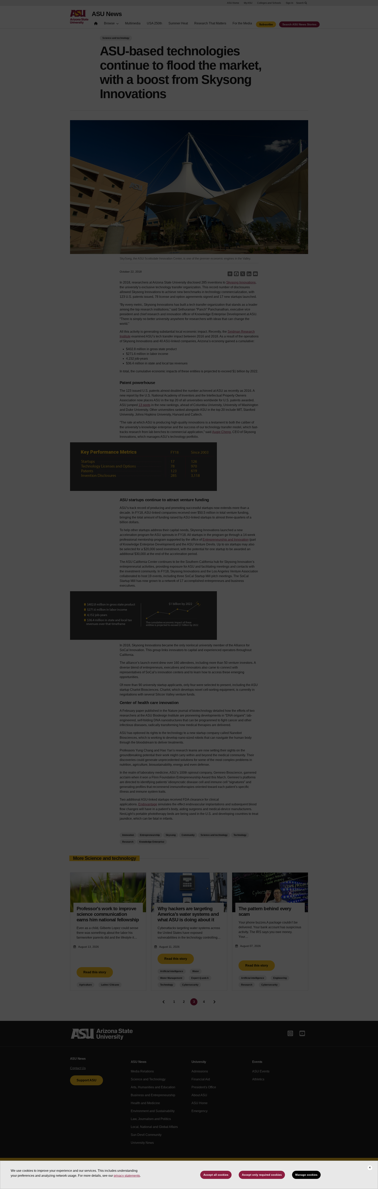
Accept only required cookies (262, 1174)
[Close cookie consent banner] (370, 1168)
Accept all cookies (215, 1174)
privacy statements (127, 1175)
